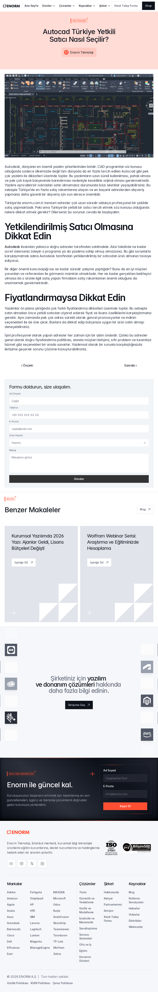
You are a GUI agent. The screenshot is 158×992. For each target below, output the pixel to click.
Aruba (11, 910)
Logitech (36, 929)
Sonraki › (130, 365)
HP (32, 904)
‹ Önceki (27, 365)
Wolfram (58, 947)
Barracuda (13, 929)
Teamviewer (61, 929)
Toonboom (60, 935)
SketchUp (59, 923)
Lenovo (35, 923)
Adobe (11, 892)
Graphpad (36, 898)
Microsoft (59, 898)
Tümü (83, 892)
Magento (36, 941)
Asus (10, 916)
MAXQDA (59, 892)
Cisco (10, 935)
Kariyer (108, 898)
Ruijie (56, 910)
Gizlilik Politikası (17, 983)
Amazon (12, 898)
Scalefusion (61, 916)
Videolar (134, 914)
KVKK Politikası (40, 983)
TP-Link (58, 941)
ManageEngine (40, 947)
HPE (32, 910)
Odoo (56, 904)
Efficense (13, 947)
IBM (32, 916)
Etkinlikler (135, 920)
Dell (9, 941)
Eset (10, 953)
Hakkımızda (111, 892)
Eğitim (83, 950)
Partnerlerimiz (113, 904)
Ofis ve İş (85, 944)
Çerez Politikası (63, 983)
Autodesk (12, 247)
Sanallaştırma (88, 928)
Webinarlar (136, 926)
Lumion (35, 935)
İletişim (108, 910)
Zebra (57, 953)
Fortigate (36, 892)
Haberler (134, 908)
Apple (11, 904)
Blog (131, 892)
